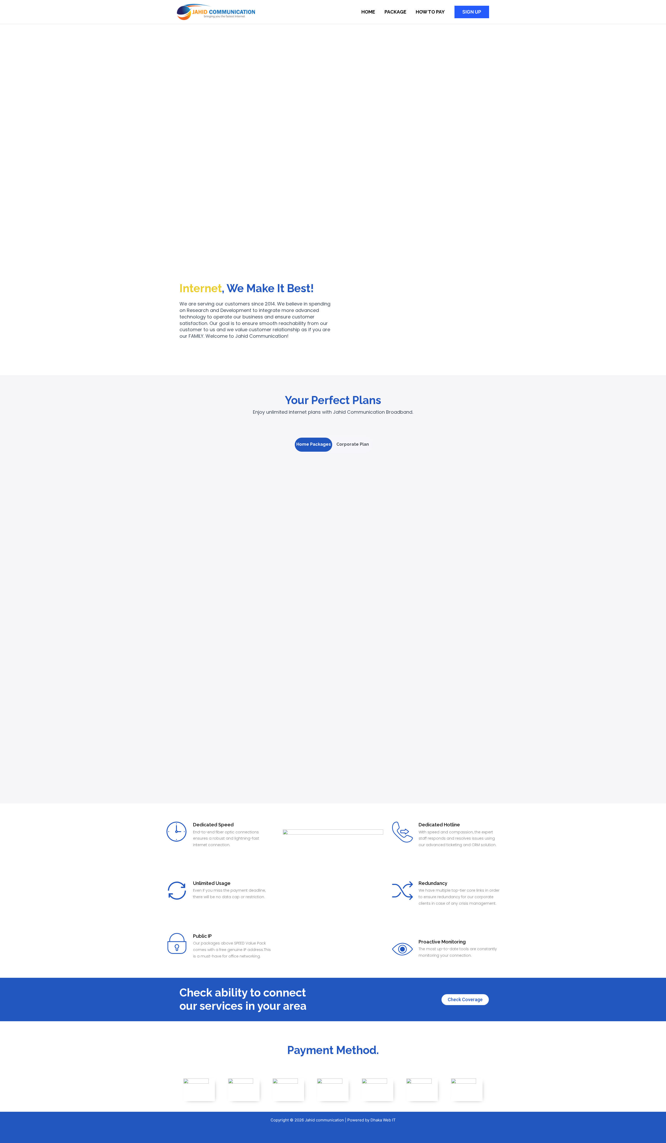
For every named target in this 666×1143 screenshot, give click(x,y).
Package (395, 12)
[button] (471, 12)
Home (368, 12)
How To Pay (430, 12)
